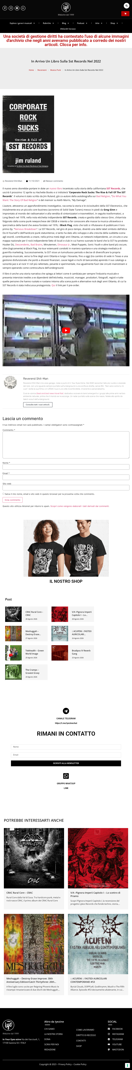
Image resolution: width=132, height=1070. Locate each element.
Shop (112, 23)
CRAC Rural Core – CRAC (19, 892)
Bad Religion (103, 196)
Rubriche (47, 23)
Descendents (22, 244)
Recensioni (42, 70)
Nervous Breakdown (26, 229)
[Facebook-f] (5, 8)
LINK (66, 788)
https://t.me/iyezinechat (66, 723)
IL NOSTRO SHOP (66, 581)
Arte (97, 23)
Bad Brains (36, 244)
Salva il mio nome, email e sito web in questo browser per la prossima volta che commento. (50, 494)
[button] (126, 6)
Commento (9, 430)
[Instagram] (11, 8)
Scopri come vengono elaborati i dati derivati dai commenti (79, 506)
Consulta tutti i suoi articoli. (38, 404)
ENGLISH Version (68, 29)
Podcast (80, 23)
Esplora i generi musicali (21, 23)
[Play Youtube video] (66, 330)
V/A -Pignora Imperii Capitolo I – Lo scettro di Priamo (82, 615)
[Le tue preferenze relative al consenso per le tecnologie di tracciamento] (127, 1065)
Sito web (7, 484)
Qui (53, 285)
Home (31, 70)
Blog (64, 23)
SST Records (113, 188)
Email (6, 473)
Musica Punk (55, 70)
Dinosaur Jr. (63, 244)
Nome (6, 463)
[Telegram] (17, 8)
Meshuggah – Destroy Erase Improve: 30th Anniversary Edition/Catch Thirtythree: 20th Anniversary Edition (30, 982)
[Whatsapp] (23, 8)
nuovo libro (56, 188)
